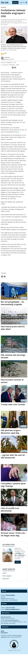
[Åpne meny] (26, 2)
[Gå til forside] (5, 2)
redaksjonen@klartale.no (12, 609)
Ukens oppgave (6, 576)
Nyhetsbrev (5, 579)
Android (21, 555)
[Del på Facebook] (13, 67)
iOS (16, 555)
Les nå (17, 562)
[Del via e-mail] (15, 67)
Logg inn (21, 2)
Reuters (17, 132)
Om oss (3, 597)
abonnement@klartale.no (12, 620)
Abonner (15, 2)
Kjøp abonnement (6, 617)
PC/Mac (18, 553)
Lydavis (4, 573)
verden (4, 273)
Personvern (4, 632)
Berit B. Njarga (10, 595)
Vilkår (2, 631)
